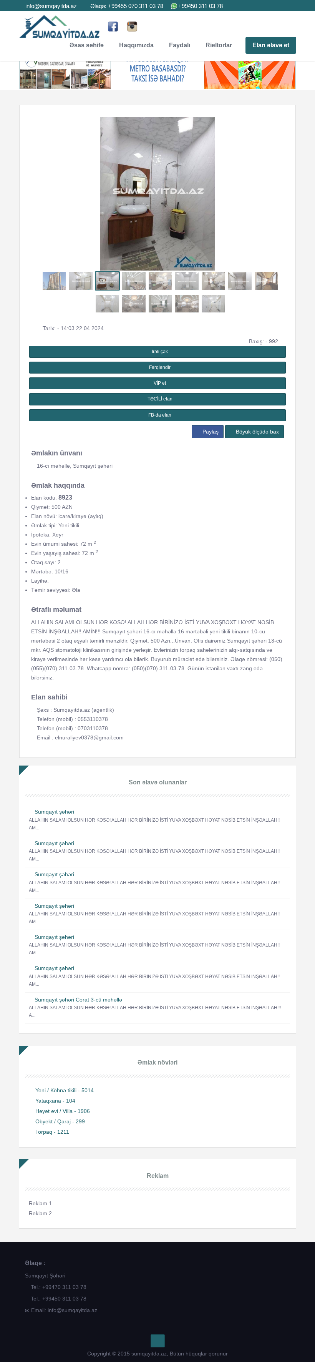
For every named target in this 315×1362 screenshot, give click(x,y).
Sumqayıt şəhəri (54, 812)
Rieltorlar (219, 45)
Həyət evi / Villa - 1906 (62, 1111)
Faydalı (179, 45)
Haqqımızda (136, 45)
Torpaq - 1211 (52, 1132)
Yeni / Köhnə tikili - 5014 (64, 1090)
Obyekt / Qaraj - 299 (60, 1121)
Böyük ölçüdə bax (256, 432)
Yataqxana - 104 (55, 1101)
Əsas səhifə (87, 45)
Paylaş (210, 432)
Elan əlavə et (270, 45)
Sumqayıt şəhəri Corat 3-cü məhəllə (78, 1000)
